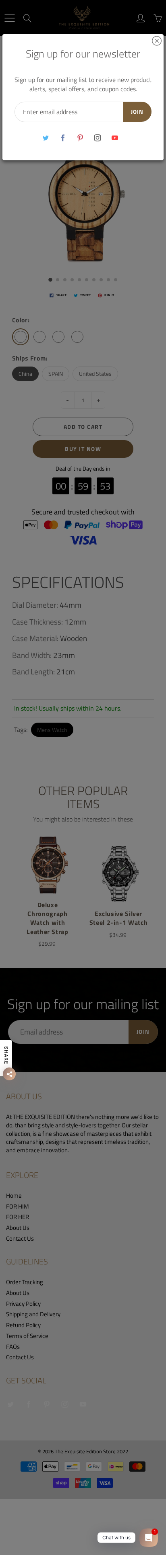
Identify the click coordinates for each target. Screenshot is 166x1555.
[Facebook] (63, 138)
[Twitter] (46, 138)
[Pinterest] (80, 138)
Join (137, 111)
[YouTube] (115, 138)
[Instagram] (98, 138)
